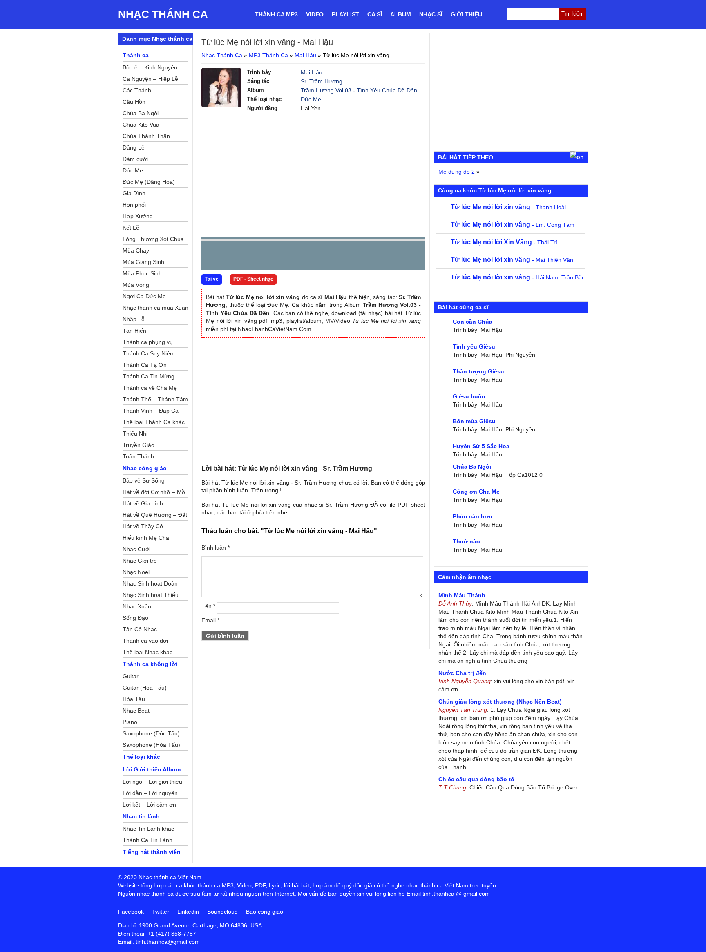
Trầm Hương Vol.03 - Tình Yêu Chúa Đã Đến (359, 90)
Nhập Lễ (134, 319)
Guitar (131, 676)
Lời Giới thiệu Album (152, 769)
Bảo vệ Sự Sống (144, 480)
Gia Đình (134, 193)
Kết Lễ (131, 227)
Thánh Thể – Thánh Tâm (155, 399)
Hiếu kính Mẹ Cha (146, 537)
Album (400, 14)
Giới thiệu (466, 14)
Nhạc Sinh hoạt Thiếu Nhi (151, 596)
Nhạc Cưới (136, 549)
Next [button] (254, 257)
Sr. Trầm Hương (321, 81)
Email (210, 620)
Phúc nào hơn (472, 516)
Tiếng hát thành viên (152, 852)
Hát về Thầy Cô (143, 526)
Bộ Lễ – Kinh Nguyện (150, 67)
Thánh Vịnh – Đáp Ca (151, 410)
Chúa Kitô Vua (141, 124)
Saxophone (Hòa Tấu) (151, 745)
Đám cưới (135, 159)
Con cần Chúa (472, 321)
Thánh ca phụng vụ (148, 342)
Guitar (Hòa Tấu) (145, 687)
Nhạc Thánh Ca (163, 14)
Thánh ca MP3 (276, 14)
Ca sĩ (374, 14)
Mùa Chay (136, 250)
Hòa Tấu (134, 699)
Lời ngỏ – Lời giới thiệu (152, 781)
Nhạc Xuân (137, 606)
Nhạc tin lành (141, 816)
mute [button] (370, 256)
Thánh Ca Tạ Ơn (145, 365)
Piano (130, 722)
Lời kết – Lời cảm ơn (149, 804)
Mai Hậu (305, 55)
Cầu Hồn (134, 101)
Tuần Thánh (138, 456)
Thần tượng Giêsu (478, 371)
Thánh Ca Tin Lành (147, 840)
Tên (208, 606)
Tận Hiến (134, 330)
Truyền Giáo (138, 445)
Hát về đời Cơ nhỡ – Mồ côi (154, 493)
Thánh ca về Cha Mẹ (150, 387)
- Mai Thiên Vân (512, 260)
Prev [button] (212, 257)
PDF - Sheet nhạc (253, 279)
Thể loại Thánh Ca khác (154, 422)
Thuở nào (466, 541)
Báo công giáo (264, 911)
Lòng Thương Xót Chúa (153, 239)
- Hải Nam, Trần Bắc (518, 277)
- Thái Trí (504, 242)
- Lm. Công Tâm (512, 224)
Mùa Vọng (136, 285)
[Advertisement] (313, 174)
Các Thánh (137, 90)
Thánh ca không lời (150, 664)
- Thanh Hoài (508, 207)
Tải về (212, 279)
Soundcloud (222, 911)
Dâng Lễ (134, 147)
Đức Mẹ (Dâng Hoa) (149, 182)
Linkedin (188, 911)
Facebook (131, 911)
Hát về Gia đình (143, 503)
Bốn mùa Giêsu (474, 421)
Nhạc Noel (136, 572)
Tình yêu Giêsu (474, 346)
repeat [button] (280, 257)
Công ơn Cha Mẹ (476, 491)
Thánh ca (136, 55)
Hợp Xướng (138, 216)
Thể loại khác (141, 756)
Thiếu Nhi (135, 433)
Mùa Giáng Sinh (143, 262)
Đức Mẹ (311, 99)
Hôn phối (134, 204)
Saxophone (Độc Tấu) (151, 733)
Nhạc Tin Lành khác (148, 828)
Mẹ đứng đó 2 (456, 171)
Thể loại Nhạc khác (147, 652)
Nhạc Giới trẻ (140, 560)
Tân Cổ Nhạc (140, 629)
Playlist (345, 14)
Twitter (160, 911)
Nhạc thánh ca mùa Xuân (155, 307)
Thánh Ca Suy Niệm (149, 353)
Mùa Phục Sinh (142, 273)
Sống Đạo (135, 618)
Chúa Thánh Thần (146, 136)
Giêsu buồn (469, 396)
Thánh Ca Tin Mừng (148, 376)
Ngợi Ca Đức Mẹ (144, 296)
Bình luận (215, 547)
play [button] (233, 256)
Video (315, 14)
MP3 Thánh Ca (268, 55)
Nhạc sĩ (430, 14)
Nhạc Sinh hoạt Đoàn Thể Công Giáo (150, 584)
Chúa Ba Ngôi (141, 113)
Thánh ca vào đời (145, 640)
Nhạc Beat (136, 710)
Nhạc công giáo (145, 468)
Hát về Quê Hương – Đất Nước (155, 516)
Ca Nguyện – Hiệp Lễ (150, 79)
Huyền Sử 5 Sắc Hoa (481, 446)
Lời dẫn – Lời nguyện (150, 793)
